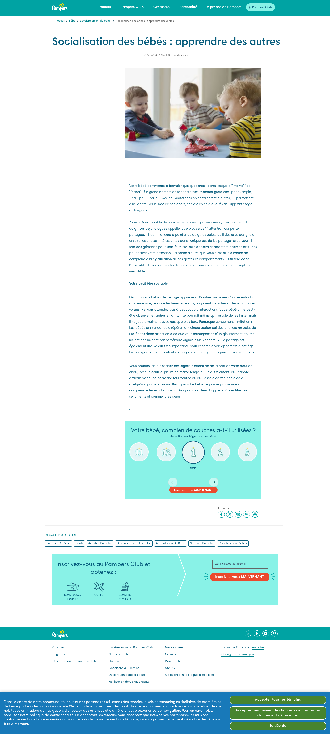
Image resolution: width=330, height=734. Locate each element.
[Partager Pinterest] (246, 514)
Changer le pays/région (237, 654)
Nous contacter (119, 654)
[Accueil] (60, 7)
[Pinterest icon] (274, 633)
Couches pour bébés (233, 543)
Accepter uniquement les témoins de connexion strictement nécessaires (277, 713)
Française (243, 647)
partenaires (95, 702)
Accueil (60, 21)
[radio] (139, 458)
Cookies (170, 654)
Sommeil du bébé (58, 543)
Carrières (115, 661)
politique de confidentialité (52, 715)
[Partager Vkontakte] (238, 514)
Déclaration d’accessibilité (127, 675)
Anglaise (258, 647)
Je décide (278, 726)
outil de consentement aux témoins (109, 719)
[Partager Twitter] (230, 514)
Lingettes (58, 654)
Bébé (72, 21)
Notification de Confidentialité (129, 681)
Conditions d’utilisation (124, 668)
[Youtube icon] (265, 633)
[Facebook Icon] (257, 633)
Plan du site (173, 661)
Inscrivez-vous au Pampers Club (131, 647)
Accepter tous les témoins (278, 700)
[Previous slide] (172, 482)
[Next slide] (213, 482)
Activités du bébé (100, 543)
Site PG (170, 668)
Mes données (174, 647)
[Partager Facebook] (221, 514)
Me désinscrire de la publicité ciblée (189, 675)
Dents (79, 543)
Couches (58, 647)
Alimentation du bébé (170, 543)
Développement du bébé (95, 21)
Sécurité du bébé (202, 543)
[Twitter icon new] (248, 633)
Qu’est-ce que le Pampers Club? (74, 661)
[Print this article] (255, 514)
